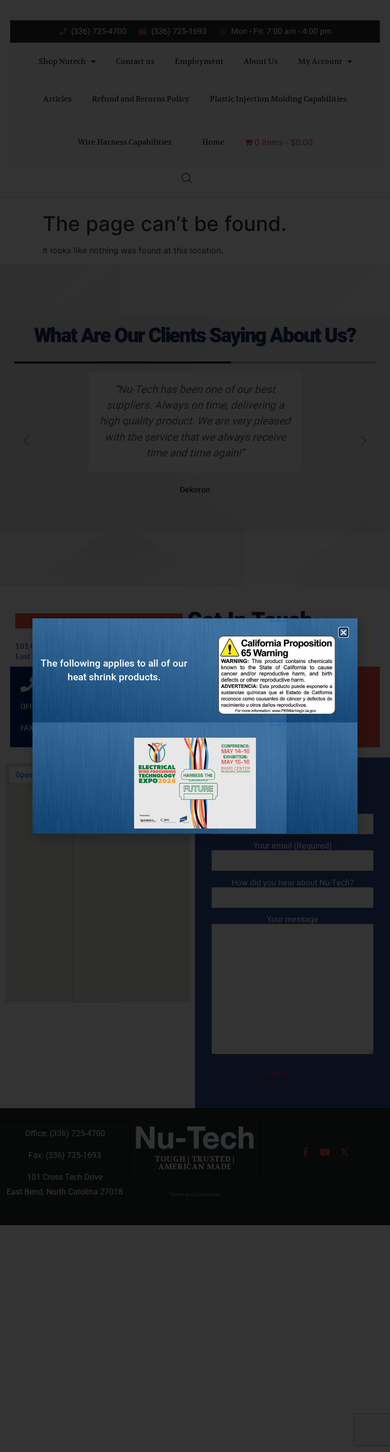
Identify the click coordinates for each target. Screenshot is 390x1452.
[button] (343, 632)
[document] (195, 726)
